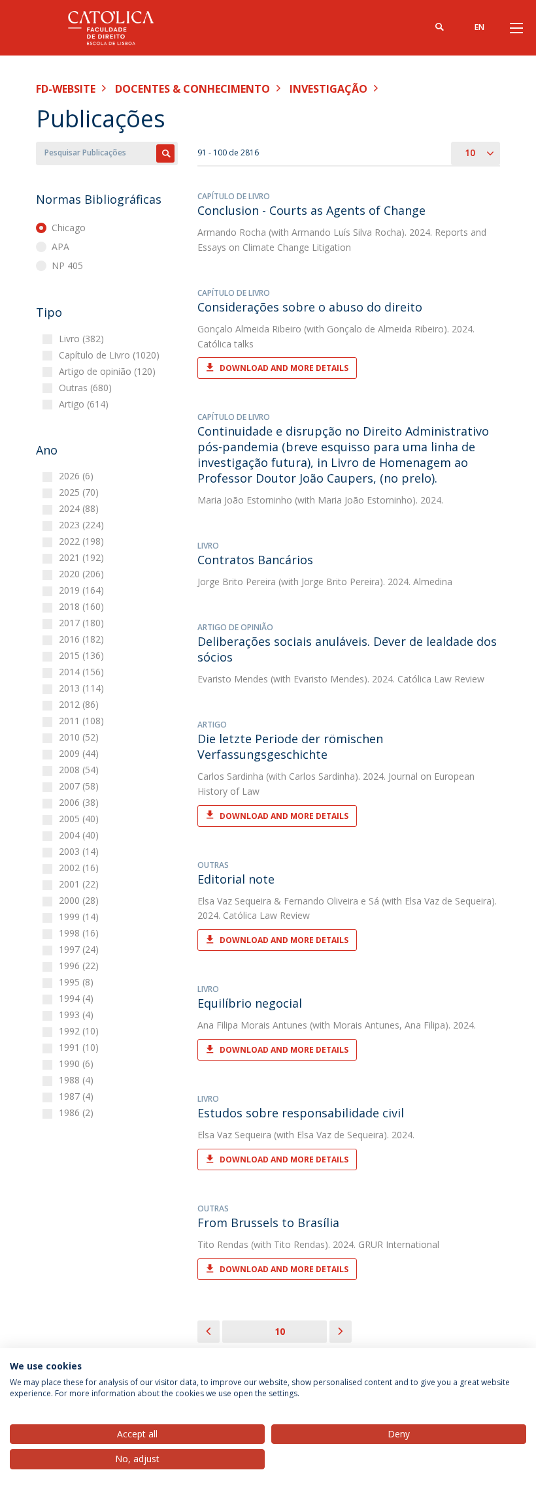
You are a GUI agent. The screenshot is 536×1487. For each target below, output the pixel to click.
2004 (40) (80, 835)
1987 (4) (77, 1096)
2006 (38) (80, 802)
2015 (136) (83, 655)
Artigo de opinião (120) (109, 371)
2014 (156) (83, 671)
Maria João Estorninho (244, 500)
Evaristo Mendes (232, 679)
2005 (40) (80, 818)
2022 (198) (83, 541)
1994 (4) (77, 998)
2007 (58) (80, 786)
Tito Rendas (222, 1244)
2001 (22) (80, 884)
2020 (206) (83, 574)
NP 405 (67, 265)
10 (280, 1331)
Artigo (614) (85, 404)
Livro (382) (83, 338)
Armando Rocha (231, 232)
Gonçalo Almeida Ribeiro (249, 329)
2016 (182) (83, 639)
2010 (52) (80, 737)
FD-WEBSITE (65, 89)
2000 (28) (80, 900)
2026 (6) (77, 476)
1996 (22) (80, 965)
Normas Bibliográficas (98, 199)
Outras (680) (87, 387)
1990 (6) (77, 1063)
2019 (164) (83, 590)
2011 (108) (83, 720)
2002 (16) (80, 867)
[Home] (117, 28)
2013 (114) (83, 688)
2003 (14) (80, 851)
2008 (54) (80, 769)
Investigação (328, 89)
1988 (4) (77, 1080)
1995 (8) (77, 982)
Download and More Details (284, 368)
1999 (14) (80, 916)
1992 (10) (80, 1031)
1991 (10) (80, 1047)
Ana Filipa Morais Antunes (252, 1025)
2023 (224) (83, 525)
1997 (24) (80, 949)
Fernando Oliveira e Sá (331, 901)
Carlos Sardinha (230, 776)
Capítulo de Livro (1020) (110, 355)
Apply (165, 153)
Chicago (69, 227)
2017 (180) (83, 622)
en (479, 27)
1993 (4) (77, 1014)
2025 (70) (80, 492)
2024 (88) (80, 508)
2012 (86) (80, 704)
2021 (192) (83, 557)
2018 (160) (83, 606)
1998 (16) (80, 933)
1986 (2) (77, 1112)
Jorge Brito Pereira (236, 581)
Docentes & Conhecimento (192, 89)
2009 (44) (80, 753)
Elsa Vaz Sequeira (234, 901)
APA (60, 246)
